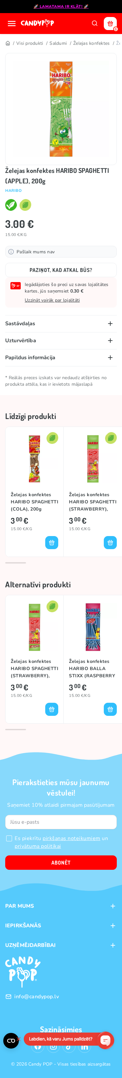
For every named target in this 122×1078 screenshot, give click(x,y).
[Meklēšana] (94, 23)
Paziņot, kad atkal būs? (61, 270)
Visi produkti (29, 43)
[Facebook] (37, 1046)
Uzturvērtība (20, 340)
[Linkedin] (84, 1046)
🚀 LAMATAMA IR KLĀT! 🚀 (61, 6)
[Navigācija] (12, 23)
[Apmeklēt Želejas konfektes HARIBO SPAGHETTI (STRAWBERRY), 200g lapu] (93, 458)
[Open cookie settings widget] (11, 1041)
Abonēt (61, 862)
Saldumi (58, 43)
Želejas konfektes (91, 43)
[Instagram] (53, 1046)
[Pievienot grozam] (51, 542)
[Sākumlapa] (38, 23)
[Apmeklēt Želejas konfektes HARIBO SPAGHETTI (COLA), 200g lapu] (34, 458)
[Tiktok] (68, 1046)
